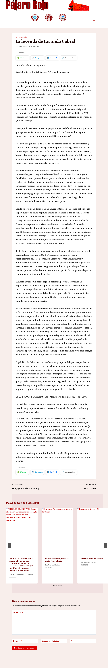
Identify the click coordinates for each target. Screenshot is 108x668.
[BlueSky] (62, 17)
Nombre (17, 641)
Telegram (37, 58)
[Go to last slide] (9, 545)
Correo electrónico (51, 641)
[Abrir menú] (94, 20)
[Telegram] (35, 17)
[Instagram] (48, 17)
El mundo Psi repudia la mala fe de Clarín (57, 560)
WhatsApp (22, 58)
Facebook (52, 58)
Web (73, 641)
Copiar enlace (68, 58)
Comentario (19, 612)
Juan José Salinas (24, 46)
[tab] (53, 585)
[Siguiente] (105, 545)
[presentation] (22, 531)
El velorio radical (88, 487)
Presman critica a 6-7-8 (92, 558)
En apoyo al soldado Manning (25, 487)
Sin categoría (21, 37)
